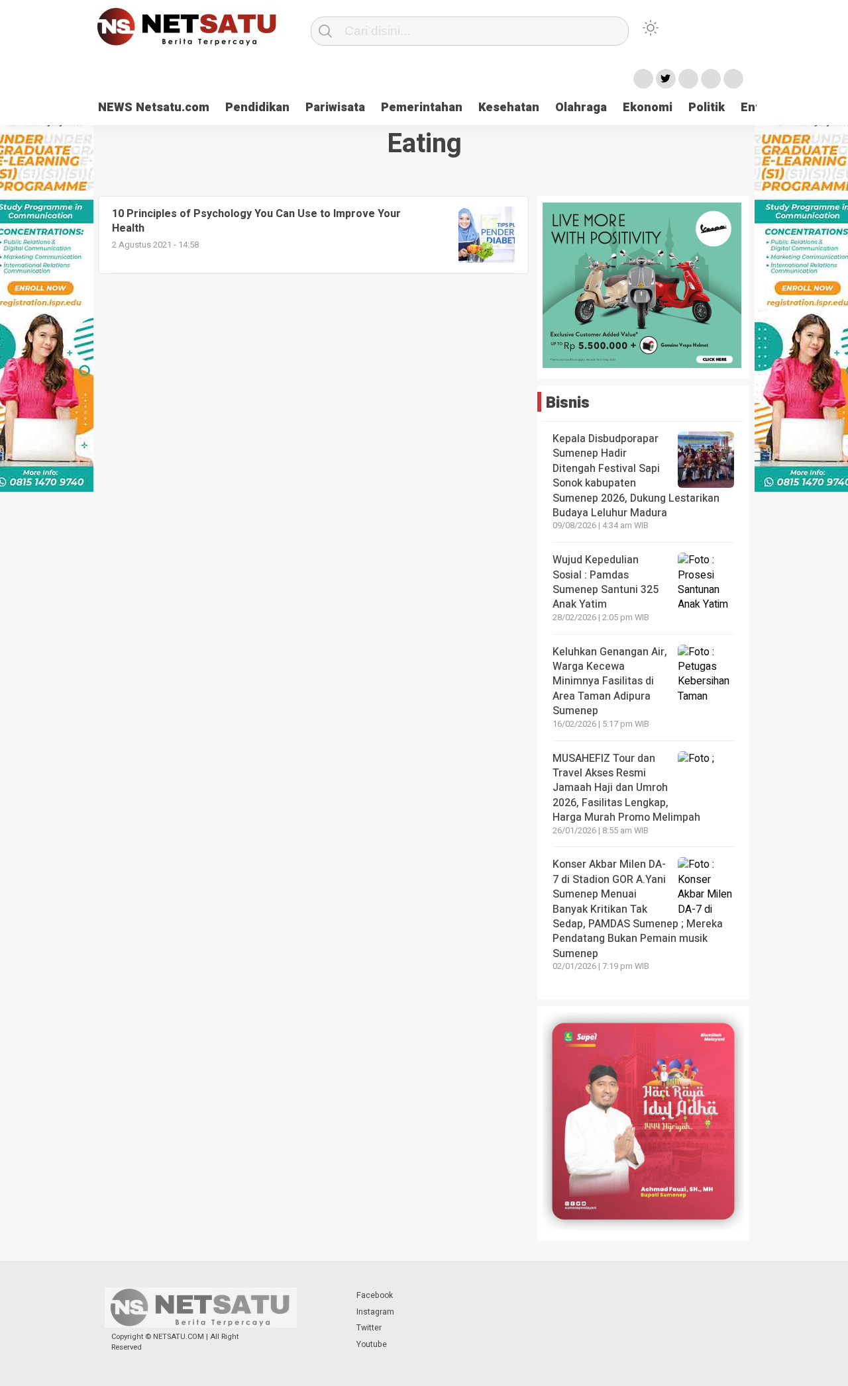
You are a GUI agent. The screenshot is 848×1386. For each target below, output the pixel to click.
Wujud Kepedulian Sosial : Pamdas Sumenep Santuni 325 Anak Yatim (606, 582)
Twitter (369, 1328)
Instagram (375, 1312)
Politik (706, 107)
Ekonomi (647, 107)
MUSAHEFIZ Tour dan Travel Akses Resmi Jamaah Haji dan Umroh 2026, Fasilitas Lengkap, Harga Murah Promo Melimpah (628, 788)
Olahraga (581, 107)
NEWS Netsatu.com (153, 107)
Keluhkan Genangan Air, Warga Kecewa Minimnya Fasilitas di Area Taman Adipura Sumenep (610, 681)
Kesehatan (508, 107)
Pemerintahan (421, 107)
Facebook (374, 1295)
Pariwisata (335, 107)
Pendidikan (257, 107)
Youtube (371, 1344)
